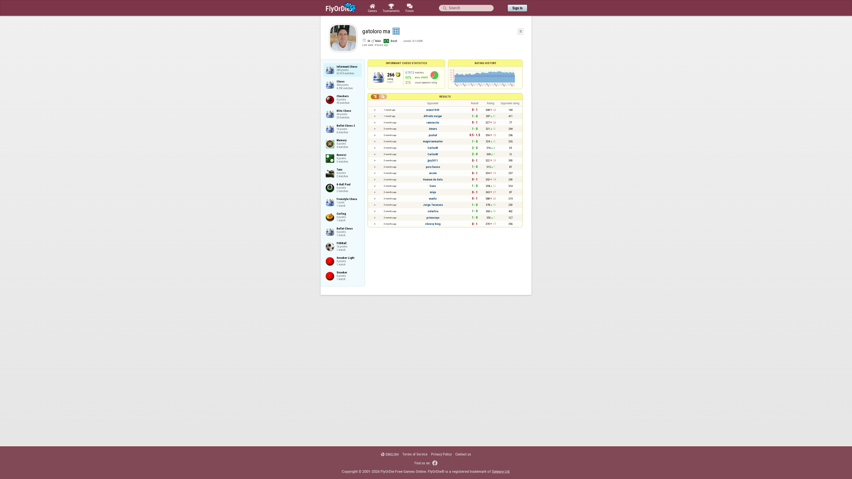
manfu (433, 198)
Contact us (463, 454)
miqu (433, 192)
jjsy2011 (433, 160)
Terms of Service (415, 454)
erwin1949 (432, 110)
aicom (433, 173)
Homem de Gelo (433, 179)
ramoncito (432, 122)
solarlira (433, 211)
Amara (433, 128)
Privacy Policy (441, 454)
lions (433, 186)
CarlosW (433, 147)
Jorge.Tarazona (433, 204)
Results (445, 96)
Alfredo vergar (433, 116)
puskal (433, 135)
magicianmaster (433, 141)
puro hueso (433, 167)
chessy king (432, 224)
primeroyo (432, 217)
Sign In (517, 8)
